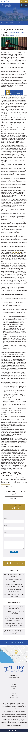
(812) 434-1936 (24, 1)
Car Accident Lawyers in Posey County (14, 580)
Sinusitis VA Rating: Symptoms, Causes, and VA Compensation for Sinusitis (14, 631)
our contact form (5, 484)
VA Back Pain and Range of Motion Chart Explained (14, 607)
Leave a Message (8, 539)
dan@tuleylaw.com (14, 677)
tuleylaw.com (14, 680)
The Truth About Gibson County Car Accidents (14, 575)
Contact (14, 691)
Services (14, 684)
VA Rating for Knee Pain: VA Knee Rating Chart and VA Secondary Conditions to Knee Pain (14, 618)
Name (5, 518)
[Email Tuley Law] (1, 1)
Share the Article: (6, 486)
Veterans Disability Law (17, 33)
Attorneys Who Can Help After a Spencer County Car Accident (14, 585)
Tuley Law (3, 23)
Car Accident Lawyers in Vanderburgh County (14, 590)
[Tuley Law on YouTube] (8, 1)
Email (5, 525)
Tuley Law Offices (7, 703)
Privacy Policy (14, 695)
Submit (14, 552)
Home (14, 682)
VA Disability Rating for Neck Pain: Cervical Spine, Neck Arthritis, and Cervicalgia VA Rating (14, 625)
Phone (6, 532)
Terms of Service (14, 697)
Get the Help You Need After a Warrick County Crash (14, 595)
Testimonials (14, 686)
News (14, 688)
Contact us (13, 498)
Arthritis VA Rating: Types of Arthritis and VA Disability (14, 612)
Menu (24, 5)
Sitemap (14, 693)
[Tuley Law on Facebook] (6, 1)
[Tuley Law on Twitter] (4, 1)
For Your (14, 507)
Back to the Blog (15, 563)
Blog (8, 23)
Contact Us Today (14, 642)
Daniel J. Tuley (13, 35)
